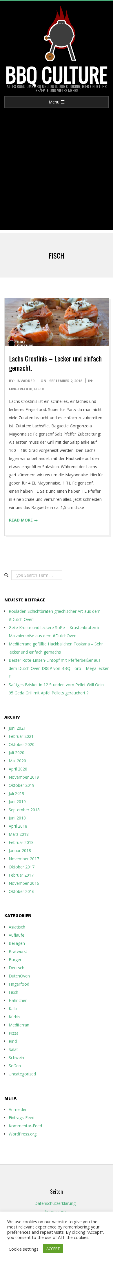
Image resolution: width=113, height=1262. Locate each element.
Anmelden (18, 1109)
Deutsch (16, 967)
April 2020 (18, 769)
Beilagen (17, 943)
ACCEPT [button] (53, 1248)
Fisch (39, 389)
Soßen (15, 1065)
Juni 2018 (17, 818)
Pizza (14, 1033)
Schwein (16, 1057)
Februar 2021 (21, 736)
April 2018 (18, 826)
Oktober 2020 (21, 744)
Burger (15, 959)
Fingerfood (20, 389)
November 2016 (24, 883)
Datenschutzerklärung (55, 1203)
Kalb (13, 1008)
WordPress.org (23, 1134)
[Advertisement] (56, 173)
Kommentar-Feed (25, 1125)
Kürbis (14, 1016)
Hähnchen (18, 1000)
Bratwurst (18, 951)
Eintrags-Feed (21, 1117)
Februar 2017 (21, 875)
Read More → (23, 520)
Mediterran (19, 1025)
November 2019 (24, 777)
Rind (13, 1041)
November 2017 (24, 858)
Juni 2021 (17, 728)
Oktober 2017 (21, 867)
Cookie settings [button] (24, 1249)
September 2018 (24, 809)
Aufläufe (16, 935)
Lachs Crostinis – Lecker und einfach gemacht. (55, 363)
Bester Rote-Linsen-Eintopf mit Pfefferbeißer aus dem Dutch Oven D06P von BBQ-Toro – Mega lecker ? (59, 668)
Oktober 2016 (21, 891)
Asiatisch (17, 927)
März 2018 (19, 834)
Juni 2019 (17, 801)
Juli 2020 (16, 752)
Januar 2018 (20, 850)
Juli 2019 (16, 793)
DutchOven (19, 976)
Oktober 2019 (21, 785)
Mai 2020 (17, 760)
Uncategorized (22, 1074)
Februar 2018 (21, 842)
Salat (13, 1049)
